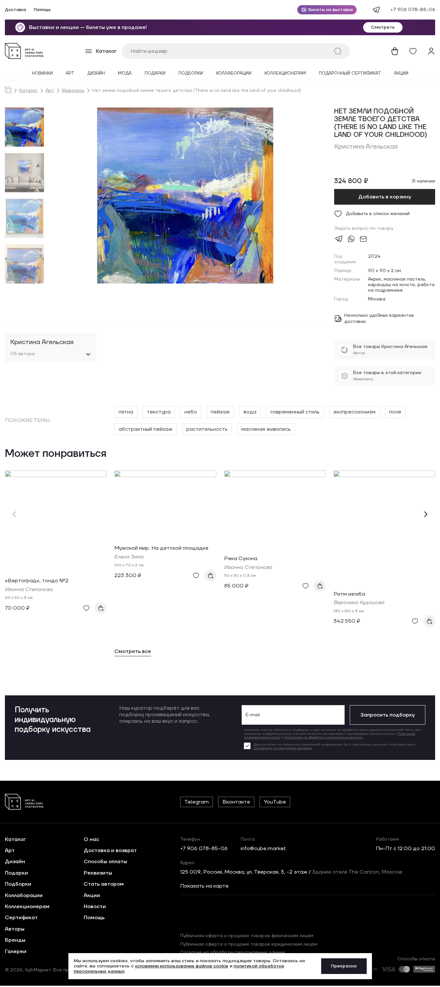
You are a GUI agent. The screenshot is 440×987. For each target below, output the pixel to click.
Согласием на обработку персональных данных (323, 737)
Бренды (15, 940)
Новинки (42, 73)
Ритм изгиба (349, 594)
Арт (70, 73)
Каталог (28, 91)
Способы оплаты (105, 861)
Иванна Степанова (29, 589)
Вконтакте (236, 802)
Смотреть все (132, 651)
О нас (91, 839)
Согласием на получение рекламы (283, 748)
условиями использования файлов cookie (181, 966)
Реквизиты (98, 873)
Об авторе (22, 354)
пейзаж (220, 412)
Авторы (14, 929)
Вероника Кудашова (359, 602)
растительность (207, 429)
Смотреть (383, 27)
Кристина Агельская (366, 147)
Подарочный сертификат (350, 73)
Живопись (73, 91)
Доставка (15, 9)
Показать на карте (204, 886)
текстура (159, 412)
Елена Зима (129, 557)
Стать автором (104, 884)
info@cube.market (263, 848)
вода (250, 412)
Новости (95, 906)
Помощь (42, 9)
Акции (401, 73)
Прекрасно (344, 966)
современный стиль (294, 412)
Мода (125, 73)
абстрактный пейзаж (146, 429)
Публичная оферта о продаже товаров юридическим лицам (248, 944)
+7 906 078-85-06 (412, 9)
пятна (126, 412)
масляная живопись (266, 429)
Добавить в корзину (384, 197)
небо (190, 412)
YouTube (275, 802)
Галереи (15, 951)
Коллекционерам (285, 73)
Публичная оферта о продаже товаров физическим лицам (246, 936)
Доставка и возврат (110, 850)
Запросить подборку (388, 715)
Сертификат (21, 918)
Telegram (196, 802)
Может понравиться (55, 454)
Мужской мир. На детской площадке (161, 548)
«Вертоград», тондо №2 (36, 581)
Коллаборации (233, 73)
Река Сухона (240, 558)
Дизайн (96, 73)
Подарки (155, 73)
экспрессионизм (354, 412)
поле (395, 412)
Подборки (190, 73)
